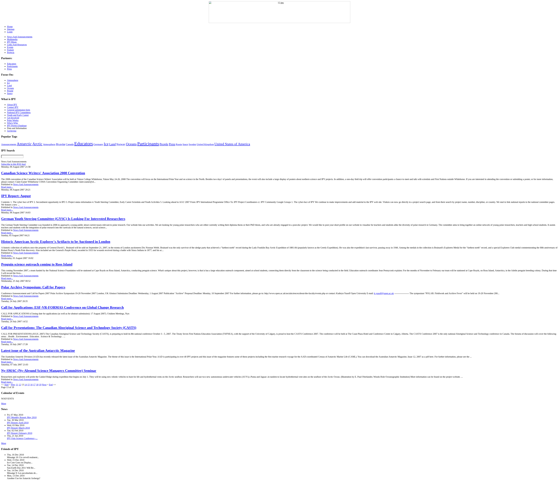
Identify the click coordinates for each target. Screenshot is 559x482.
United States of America (232, 144)
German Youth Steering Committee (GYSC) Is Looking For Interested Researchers (63, 219)
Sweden (192, 144)
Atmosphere (49, 144)
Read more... (7, 187)
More (3, 403)
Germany (98, 144)
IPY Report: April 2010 (18, 422)
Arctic (37, 144)
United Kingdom (205, 144)
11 (17, 384)
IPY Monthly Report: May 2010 (22, 417)
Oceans (131, 144)
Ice (106, 144)
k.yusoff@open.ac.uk (384, 293)
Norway (120, 144)
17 (34, 384)
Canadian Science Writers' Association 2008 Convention (43, 173)
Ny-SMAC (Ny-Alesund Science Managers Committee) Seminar (48, 370)
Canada (70, 144)
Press (172, 144)
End (51, 384)
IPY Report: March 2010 (18, 428)
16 (31, 384)
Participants (148, 143)
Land (112, 144)
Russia (179, 144)
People (164, 144)
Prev (13, 384)
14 (25, 384)
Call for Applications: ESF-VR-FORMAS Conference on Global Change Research (62, 307)
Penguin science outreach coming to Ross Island (36, 264)
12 (20, 384)
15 (28, 384)
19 (40, 384)
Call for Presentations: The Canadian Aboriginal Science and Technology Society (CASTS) (68, 328)
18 (37, 384)
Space (185, 144)
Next (44, 384)
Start (6, 384)
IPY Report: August (16, 196)
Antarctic (24, 144)
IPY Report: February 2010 (19, 433)
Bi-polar (60, 144)
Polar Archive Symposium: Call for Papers (33, 287)
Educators (83, 143)
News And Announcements (25, 184)
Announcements (8, 144)
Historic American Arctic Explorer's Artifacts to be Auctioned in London (55, 241)
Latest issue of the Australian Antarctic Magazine (38, 350)
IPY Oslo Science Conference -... (22, 438)
